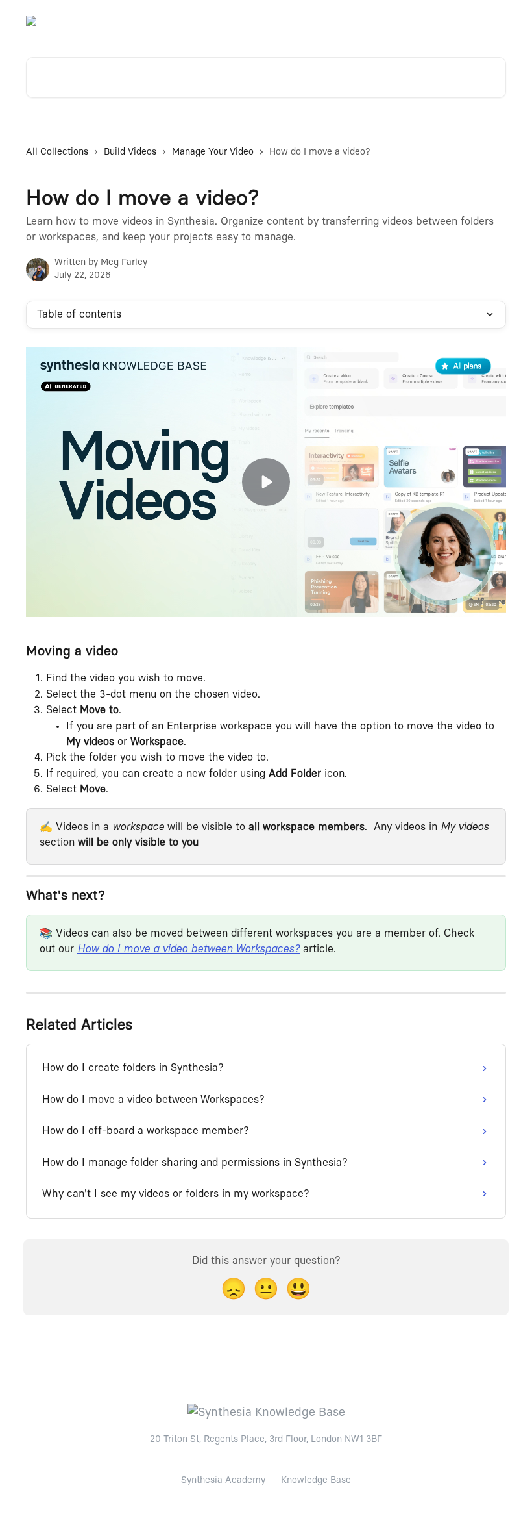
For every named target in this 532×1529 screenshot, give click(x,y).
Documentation (465, 20)
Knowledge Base (316, 1480)
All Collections (57, 152)
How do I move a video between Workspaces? (188, 949)
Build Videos (130, 152)
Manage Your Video (213, 152)
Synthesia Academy (223, 1480)
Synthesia (396, 20)
